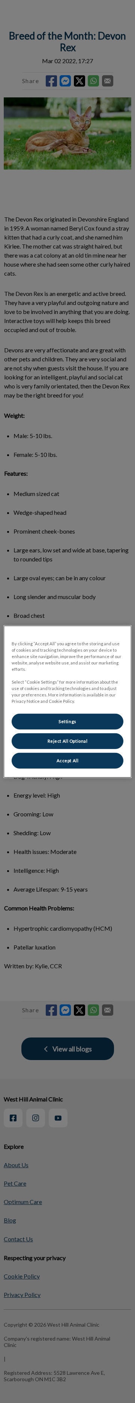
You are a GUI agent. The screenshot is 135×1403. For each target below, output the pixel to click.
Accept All (68, 760)
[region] (67, 701)
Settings (67, 721)
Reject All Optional (68, 741)
